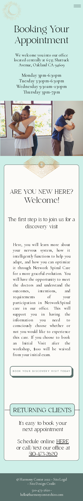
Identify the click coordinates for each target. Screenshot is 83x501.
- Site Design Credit (41, 484)
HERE (62, 441)
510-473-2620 (43, 454)
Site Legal (60, 479)
